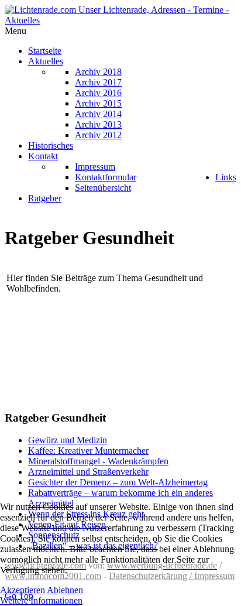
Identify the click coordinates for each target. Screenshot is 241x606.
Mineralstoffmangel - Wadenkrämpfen (98, 461)
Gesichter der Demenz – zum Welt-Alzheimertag (118, 482)
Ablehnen (65, 590)
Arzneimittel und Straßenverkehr (88, 472)
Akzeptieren (22, 590)
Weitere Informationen (41, 600)
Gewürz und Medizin (67, 440)
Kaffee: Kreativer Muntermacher (88, 451)
